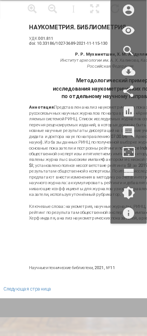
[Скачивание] (128, 71)
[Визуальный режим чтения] (128, 30)
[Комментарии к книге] (128, 132)
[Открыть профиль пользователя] (128, 10)
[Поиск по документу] (128, 51)
